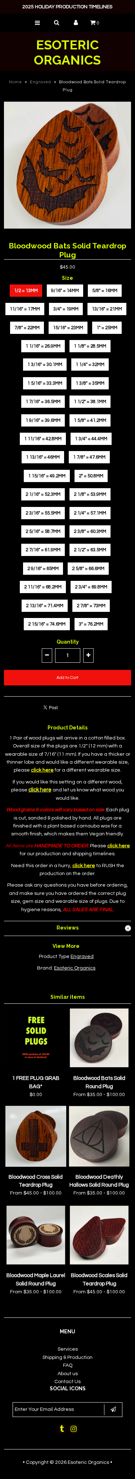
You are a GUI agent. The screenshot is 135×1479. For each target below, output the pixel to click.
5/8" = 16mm (104, 290)
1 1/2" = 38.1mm (90, 401)
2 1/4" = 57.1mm (90, 513)
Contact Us (67, 1381)
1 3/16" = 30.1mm (44, 364)
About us (68, 1373)
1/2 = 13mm (26, 290)
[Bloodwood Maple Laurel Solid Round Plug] (35, 1264)
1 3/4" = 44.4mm (91, 438)
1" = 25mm (106, 327)
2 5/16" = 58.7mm (43, 531)
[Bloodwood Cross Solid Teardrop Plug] (35, 1165)
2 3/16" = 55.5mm (43, 513)
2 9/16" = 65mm (43, 568)
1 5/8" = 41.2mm (90, 420)
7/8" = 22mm (27, 327)
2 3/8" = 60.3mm (90, 531)
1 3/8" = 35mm (90, 383)
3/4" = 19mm (65, 309)
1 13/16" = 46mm (43, 457)
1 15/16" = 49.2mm (47, 475)
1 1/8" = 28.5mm (90, 346)
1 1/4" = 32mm (90, 364)
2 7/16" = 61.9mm (43, 549)
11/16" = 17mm (25, 309)
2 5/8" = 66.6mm (88, 568)
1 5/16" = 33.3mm (44, 383)
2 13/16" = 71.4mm (44, 605)
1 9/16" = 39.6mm (43, 420)
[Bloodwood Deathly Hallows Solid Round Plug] (99, 1165)
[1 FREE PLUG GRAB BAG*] (35, 1066)
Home (15, 82)
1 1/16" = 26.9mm (43, 346)
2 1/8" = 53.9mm (90, 494)
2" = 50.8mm (91, 475)
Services (68, 1349)
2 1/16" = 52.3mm (43, 494)
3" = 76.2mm (91, 624)
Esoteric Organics (67, 52)
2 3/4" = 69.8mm (91, 587)
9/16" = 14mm (65, 290)
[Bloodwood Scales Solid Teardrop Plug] (99, 1264)
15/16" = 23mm (68, 327)
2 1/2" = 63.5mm (90, 549)
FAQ (67, 1365)
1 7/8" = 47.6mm (89, 457)
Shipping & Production (67, 1357)
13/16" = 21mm (107, 309)
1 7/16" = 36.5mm (43, 401)
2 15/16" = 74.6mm (47, 624)
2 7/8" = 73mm (91, 605)
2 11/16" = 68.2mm (43, 587)
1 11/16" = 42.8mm (43, 438)
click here (39, 790)
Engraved (40, 82)
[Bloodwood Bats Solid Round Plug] (99, 1066)
